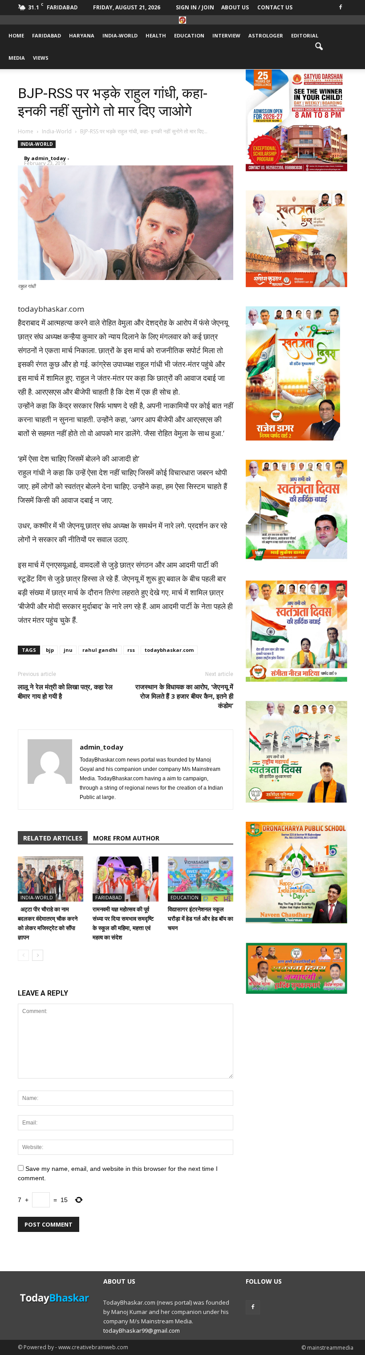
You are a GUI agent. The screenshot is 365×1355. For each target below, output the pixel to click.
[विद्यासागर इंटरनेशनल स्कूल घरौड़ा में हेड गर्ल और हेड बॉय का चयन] (200, 879)
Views (41, 57)
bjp (50, 650)
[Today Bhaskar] (182, 20)
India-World (120, 35)
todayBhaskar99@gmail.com (141, 1330)
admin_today (48, 158)
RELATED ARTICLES (52, 838)
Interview (226, 35)
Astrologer (265, 35)
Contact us (274, 7)
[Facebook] (340, 6)
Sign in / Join (195, 7)
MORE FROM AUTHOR (126, 838)
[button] (318, 47)
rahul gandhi (100, 650)
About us (235, 7)
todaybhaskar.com (169, 650)
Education (189, 35)
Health (156, 35)
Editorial (304, 35)
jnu (68, 650)
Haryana (81, 35)
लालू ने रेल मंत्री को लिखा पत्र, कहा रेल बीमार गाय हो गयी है (65, 691)
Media (16, 57)
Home (16, 35)
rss (131, 650)
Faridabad (46, 35)
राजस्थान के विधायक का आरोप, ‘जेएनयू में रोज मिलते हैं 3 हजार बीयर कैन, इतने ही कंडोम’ (184, 696)
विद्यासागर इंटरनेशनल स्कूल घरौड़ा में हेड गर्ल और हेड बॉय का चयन (200, 918)
